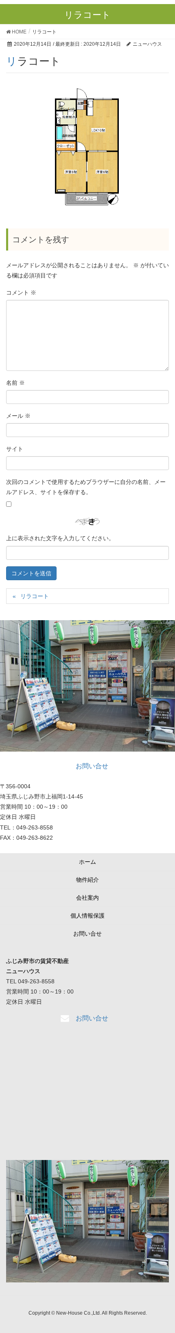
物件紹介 (87, 879)
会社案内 (87, 897)
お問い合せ (87, 933)
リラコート (34, 596)
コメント (21, 292)
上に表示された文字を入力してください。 (60, 538)
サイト (14, 449)
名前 (15, 382)
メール (18, 416)
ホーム (87, 861)
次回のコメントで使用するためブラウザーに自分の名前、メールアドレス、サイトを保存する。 (86, 487)
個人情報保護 (87, 915)
